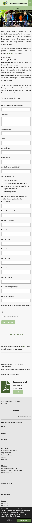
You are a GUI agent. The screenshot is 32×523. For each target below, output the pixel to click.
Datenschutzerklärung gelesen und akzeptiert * (15, 307)
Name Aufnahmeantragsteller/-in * (12, 105)
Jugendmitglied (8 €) (10, 189)
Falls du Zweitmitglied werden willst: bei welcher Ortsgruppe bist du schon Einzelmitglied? (14, 198)
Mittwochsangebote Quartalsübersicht (12, 470)
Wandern (4, 466)
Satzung (9, 53)
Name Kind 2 (5, 249)
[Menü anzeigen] (30, 3)
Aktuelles (4, 439)
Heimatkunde (5, 494)
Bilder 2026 (4, 505)
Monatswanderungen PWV (9, 468)
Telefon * (4, 138)
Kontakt (3, 433)
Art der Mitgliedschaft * (8, 176)
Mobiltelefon (5, 148)
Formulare (4, 459)
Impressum (16, 410)
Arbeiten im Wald (6, 483)
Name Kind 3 (5, 268)
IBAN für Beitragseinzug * (9, 287)
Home (3, 426)
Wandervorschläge (6, 473)
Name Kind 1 (5, 230)
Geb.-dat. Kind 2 (6, 258)
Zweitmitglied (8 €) (10, 191)
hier (24, 346)
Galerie (3, 501)
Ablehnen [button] (9, 520)
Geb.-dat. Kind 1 (6, 239)
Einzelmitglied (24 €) (11, 180)
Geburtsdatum (6, 129)
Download (18, 392)
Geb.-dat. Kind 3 (6, 277)
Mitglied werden (6, 452)
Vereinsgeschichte (6, 455)
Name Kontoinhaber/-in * (9, 296)
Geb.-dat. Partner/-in (7, 220)
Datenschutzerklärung (16, 334)
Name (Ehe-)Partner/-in (8, 211)
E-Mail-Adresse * (6, 157)
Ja (4, 312)
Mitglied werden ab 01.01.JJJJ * (10, 167)
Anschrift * (4, 115)
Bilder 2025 (4, 503)
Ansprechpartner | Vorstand (9, 450)
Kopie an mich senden (11, 317)
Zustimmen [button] (23, 520)
